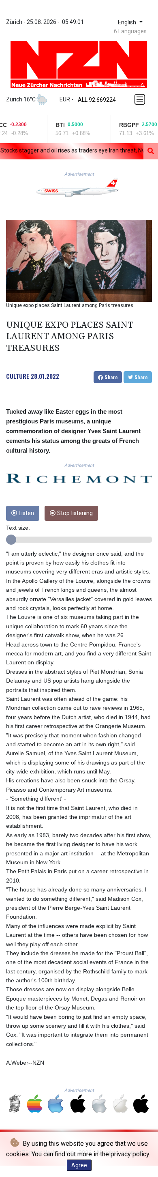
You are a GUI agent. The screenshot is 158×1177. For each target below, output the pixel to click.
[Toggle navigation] (140, 99)
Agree (79, 1165)
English (128, 22)
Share (110, 377)
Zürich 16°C (21, 99)
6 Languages (130, 31)
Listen (25, 513)
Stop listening (74, 513)
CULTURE (17, 376)
